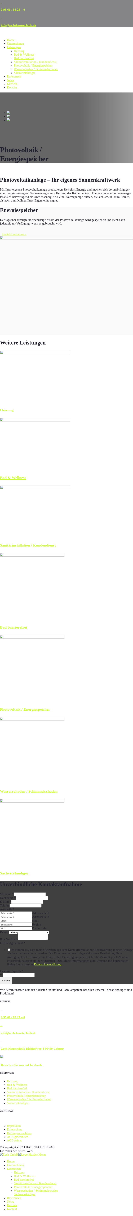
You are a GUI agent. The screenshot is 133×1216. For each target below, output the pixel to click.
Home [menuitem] (11, 1161)
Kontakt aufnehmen (14, 234)
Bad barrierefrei (24, 58)
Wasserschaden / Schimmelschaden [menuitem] (36, 1190)
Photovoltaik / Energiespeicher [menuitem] (33, 1187)
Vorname (7, 894)
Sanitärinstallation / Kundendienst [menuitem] (35, 1183)
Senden (6, 980)
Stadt (35, 920)
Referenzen (14, 76)
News (10, 80)
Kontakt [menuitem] (12, 1209)
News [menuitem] (10, 1201)
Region (36, 924)
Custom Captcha (11, 971)
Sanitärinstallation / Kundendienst (35, 62)
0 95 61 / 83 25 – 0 (13, 9)
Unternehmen (15, 43)
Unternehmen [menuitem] (15, 1165)
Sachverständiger (24, 73)
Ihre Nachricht (9, 939)
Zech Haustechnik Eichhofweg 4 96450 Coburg (32, 1048)
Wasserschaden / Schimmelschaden (36, 69)
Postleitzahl (39, 928)
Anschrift (7, 909)
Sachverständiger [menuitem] (24, 1194)
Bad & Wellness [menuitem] (24, 1176)
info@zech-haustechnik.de (18, 25)
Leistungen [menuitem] (14, 1168)
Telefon (5, 905)
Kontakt (12, 87)
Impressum (14, 1126)
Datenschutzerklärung (47, 964)
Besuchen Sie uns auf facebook (21, 1065)
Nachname (8, 898)
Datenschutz (14, 1129)
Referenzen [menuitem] (14, 1198)
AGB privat (14, 1140)
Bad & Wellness (24, 54)
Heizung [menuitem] (19, 1172)
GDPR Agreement (12, 943)
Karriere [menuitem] (12, 1205)
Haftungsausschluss (19, 1133)
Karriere (12, 84)
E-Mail (5, 901)
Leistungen (14, 47)
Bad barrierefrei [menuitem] (24, 1179)
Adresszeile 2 (40, 917)
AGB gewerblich (17, 1136)
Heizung (19, 51)
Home (11, 40)
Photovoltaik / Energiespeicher (33, 65)
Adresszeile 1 (40, 913)
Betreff (4, 932)
